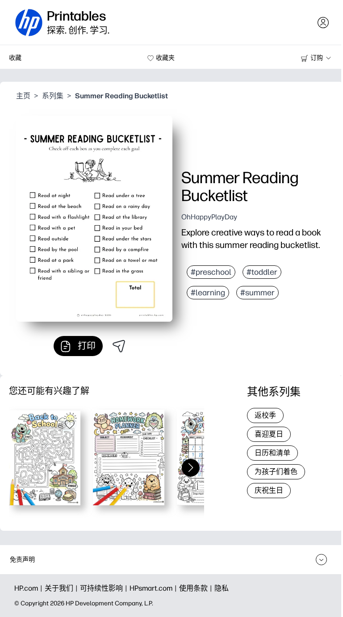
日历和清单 (272, 453)
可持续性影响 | (105, 588)
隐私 (221, 588)
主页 (23, 96)
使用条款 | (196, 588)
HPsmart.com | (154, 588)
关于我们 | (62, 588)
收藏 (15, 58)
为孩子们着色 (276, 471)
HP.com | (29, 588)
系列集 (52, 96)
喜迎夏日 (269, 434)
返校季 (265, 415)
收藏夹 (165, 58)
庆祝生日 (269, 490)
